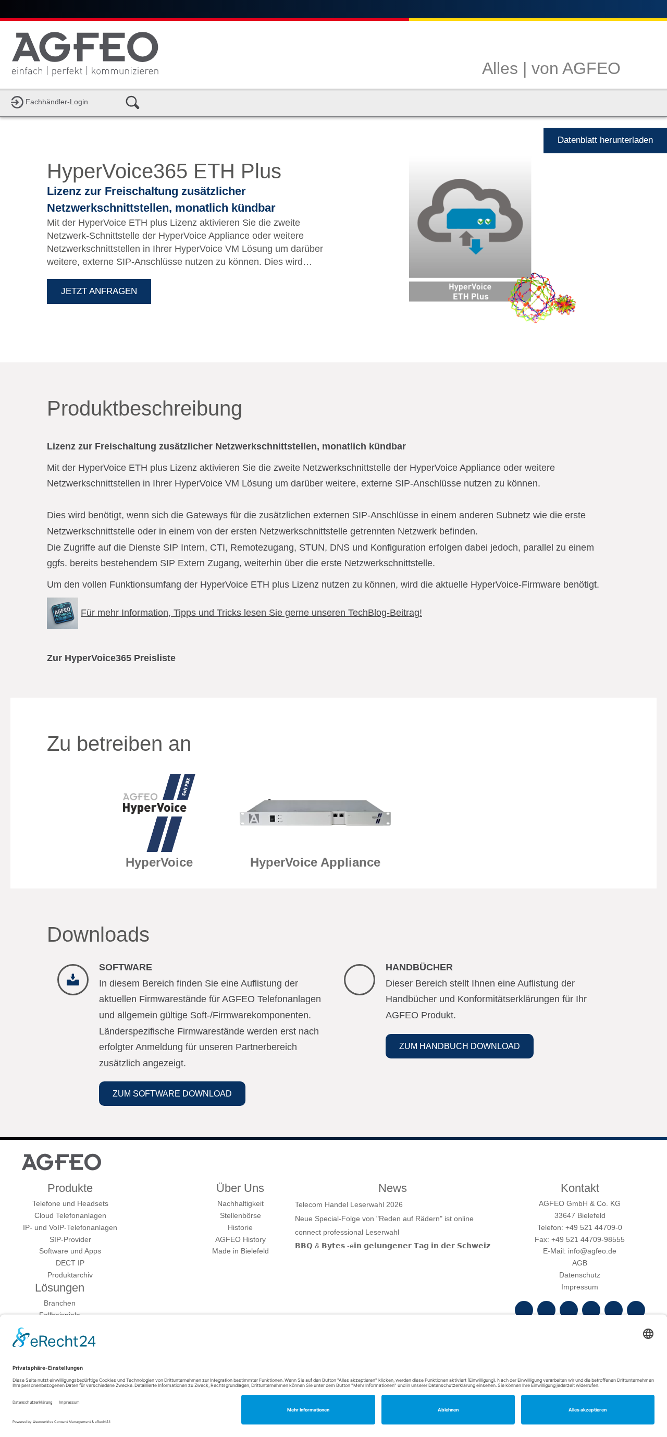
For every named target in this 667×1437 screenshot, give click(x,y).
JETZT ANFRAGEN (99, 291)
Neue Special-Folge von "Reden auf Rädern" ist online (384, 1218)
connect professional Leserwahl (347, 1232)
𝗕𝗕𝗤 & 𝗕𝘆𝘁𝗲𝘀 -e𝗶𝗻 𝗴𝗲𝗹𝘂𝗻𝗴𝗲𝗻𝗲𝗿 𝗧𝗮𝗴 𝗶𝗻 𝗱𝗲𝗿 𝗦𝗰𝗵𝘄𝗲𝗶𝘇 (392, 1245)
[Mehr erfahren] (159, 825)
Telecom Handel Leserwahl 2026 (349, 1204)
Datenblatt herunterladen (605, 140)
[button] (172, 1093)
